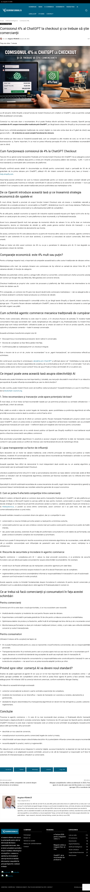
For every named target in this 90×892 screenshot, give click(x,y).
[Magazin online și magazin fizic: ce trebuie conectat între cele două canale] (49, 846)
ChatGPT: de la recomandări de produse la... (59, 857)
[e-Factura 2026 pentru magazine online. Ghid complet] (49, 836)
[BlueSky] (9, 876)
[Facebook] (6, 872)
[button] (86, 10)
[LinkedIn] (15, 872)
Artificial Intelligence (11, 21)
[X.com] (3, 876)
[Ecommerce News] (12, 10)
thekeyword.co (8, 507)
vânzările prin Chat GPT (42, 361)
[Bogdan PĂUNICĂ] (8, 806)
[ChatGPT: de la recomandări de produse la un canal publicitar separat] (49, 856)
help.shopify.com (6, 174)
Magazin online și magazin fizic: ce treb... (60, 847)
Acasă (2, 21)
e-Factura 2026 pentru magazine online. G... (60, 837)
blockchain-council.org (13, 391)
